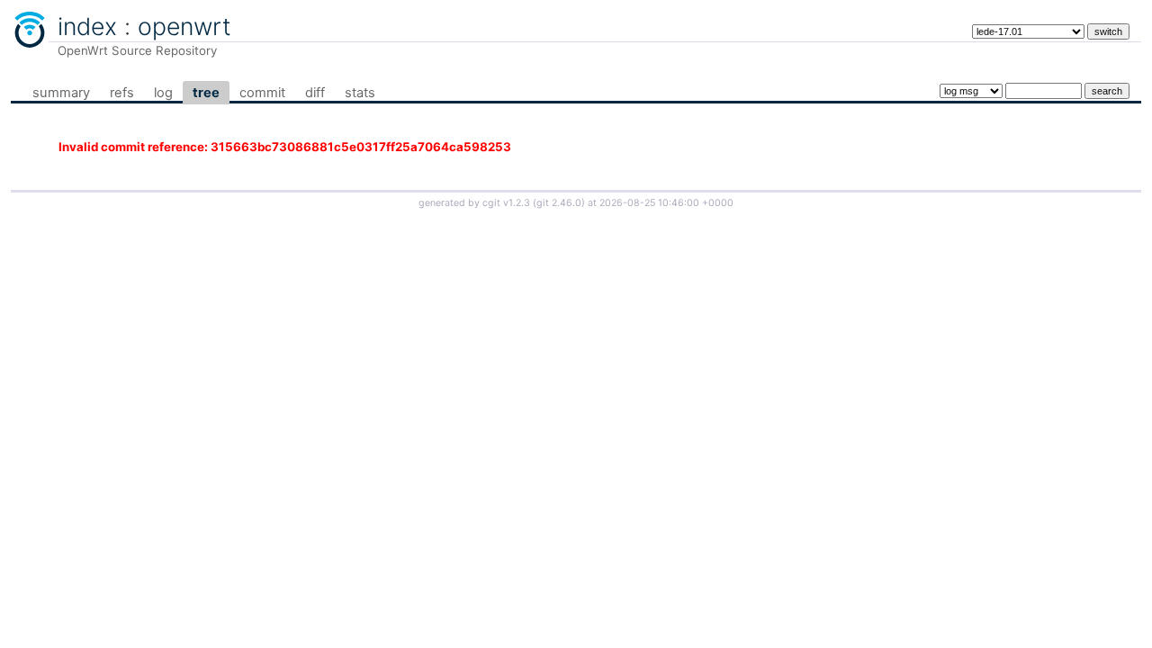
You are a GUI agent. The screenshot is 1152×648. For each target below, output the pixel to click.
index (87, 26)
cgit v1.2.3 (506, 203)
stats (360, 93)
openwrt (184, 26)
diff (315, 93)
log (163, 93)
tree (206, 93)
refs (122, 93)
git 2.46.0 (558, 203)
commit (262, 93)
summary (61, 93)
